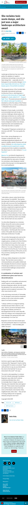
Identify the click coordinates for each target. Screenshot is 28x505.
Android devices (6, 491)
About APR (5, 484)
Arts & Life (8, 402)
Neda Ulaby (8, 31)
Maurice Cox (5, 155)
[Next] (25, 346)
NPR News (17, 402)
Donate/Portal (21, 2)
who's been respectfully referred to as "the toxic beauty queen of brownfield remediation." (13, 84)
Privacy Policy (6, 478)
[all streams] (26, 503)
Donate (14, 451)
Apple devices (6, 490)
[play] (2, 503)
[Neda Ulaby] (4, 418)
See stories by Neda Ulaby (16, 420)
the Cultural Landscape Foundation (11, 101)
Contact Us (5, 485)
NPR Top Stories (9, 405)
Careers (4, 486)
